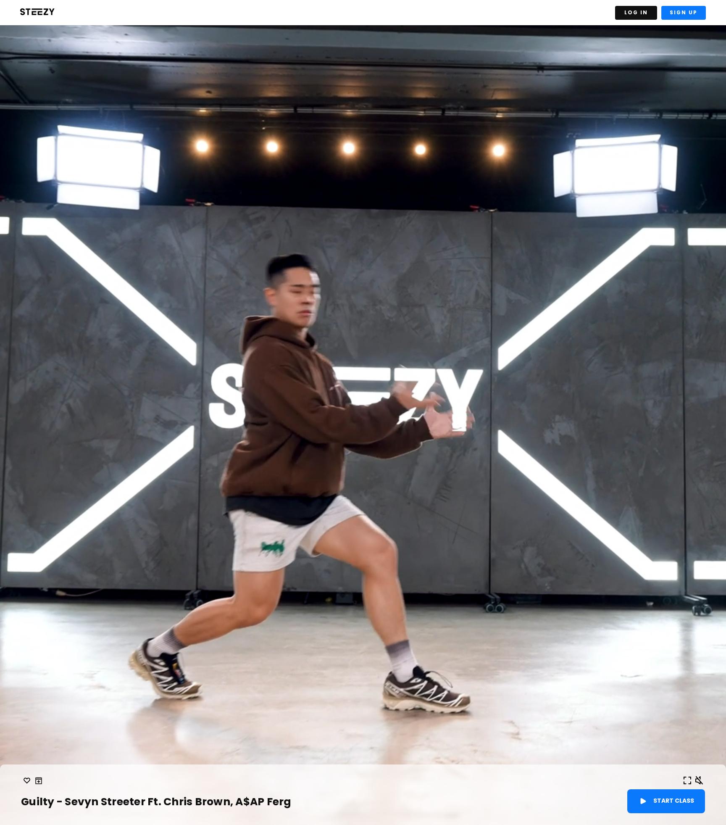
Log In (636, 12)
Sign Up (683, 12)
